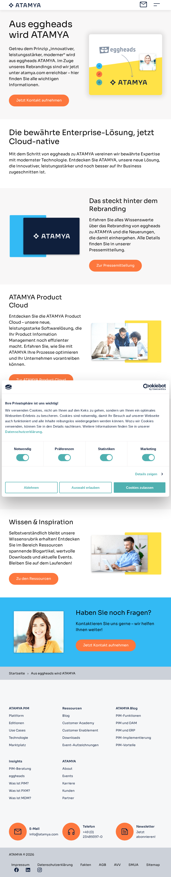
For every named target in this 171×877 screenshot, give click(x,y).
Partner (68, 798)
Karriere (68, 783)
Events (67, 776)
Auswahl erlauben (85, 487)
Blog (65, 716)
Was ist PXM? (19, 791)
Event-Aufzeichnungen (80, 745)
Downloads (71, 738)
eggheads (17, 776)
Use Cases (17, 730)
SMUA (133, 865)
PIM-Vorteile (126, 745)
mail (143, 4)
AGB (102, 865)
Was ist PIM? (19, 783)
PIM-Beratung (20, 769)
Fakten (85, 865)
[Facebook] (16, 869)
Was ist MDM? (20, 798)
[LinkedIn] (28, 869)
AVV (117, 865)
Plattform (16, 716)
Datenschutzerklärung (23, 431)
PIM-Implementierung (133, 738)
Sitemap (153, 865)
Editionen (16, 723)
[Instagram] (39, 869)
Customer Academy (78, 723)
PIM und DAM (126, 723)
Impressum (20, 865)
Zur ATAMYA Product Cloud (41, 380)
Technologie (18, 738)
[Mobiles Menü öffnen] (156, 4)
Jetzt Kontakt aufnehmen (39, 100)
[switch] (64, 457)
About (67, 769)
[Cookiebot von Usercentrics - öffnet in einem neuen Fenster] (146, 387)
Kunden (68, 791)
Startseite (17, 673)
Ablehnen (31, 487)
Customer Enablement (80, 730)
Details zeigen (146, 474)
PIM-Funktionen (128, 716)
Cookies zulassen (139, 487)
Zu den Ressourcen (33, 578)
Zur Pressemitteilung (115, 265)
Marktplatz (17, 745)
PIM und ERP (125, 730)
